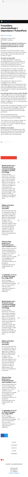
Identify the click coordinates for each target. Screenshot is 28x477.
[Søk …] (26, 21)
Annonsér (14, 450)
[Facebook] (2, 435)
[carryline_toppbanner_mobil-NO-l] (14, 2)
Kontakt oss (14, 447)
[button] (23, 22)
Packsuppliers (14, 453)
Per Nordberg (7, 35)
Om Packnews (14, 445)
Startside (14, 442)
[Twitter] (6, 435)
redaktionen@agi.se (14, 473)
